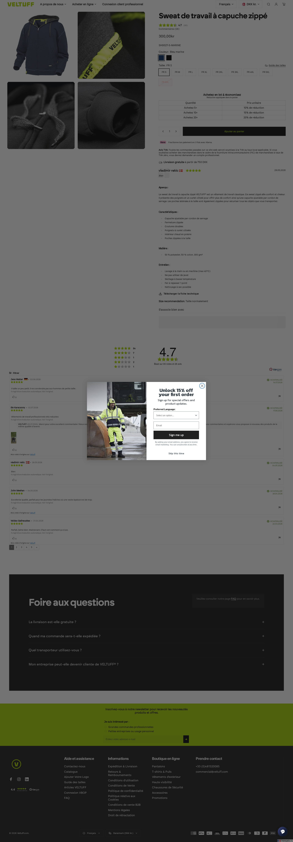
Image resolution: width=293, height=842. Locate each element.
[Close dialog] (202, 385)
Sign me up (176, 435)
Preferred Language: (164, 409)
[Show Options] (196, 415)
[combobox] (175, 415)
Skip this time (176, 453)
